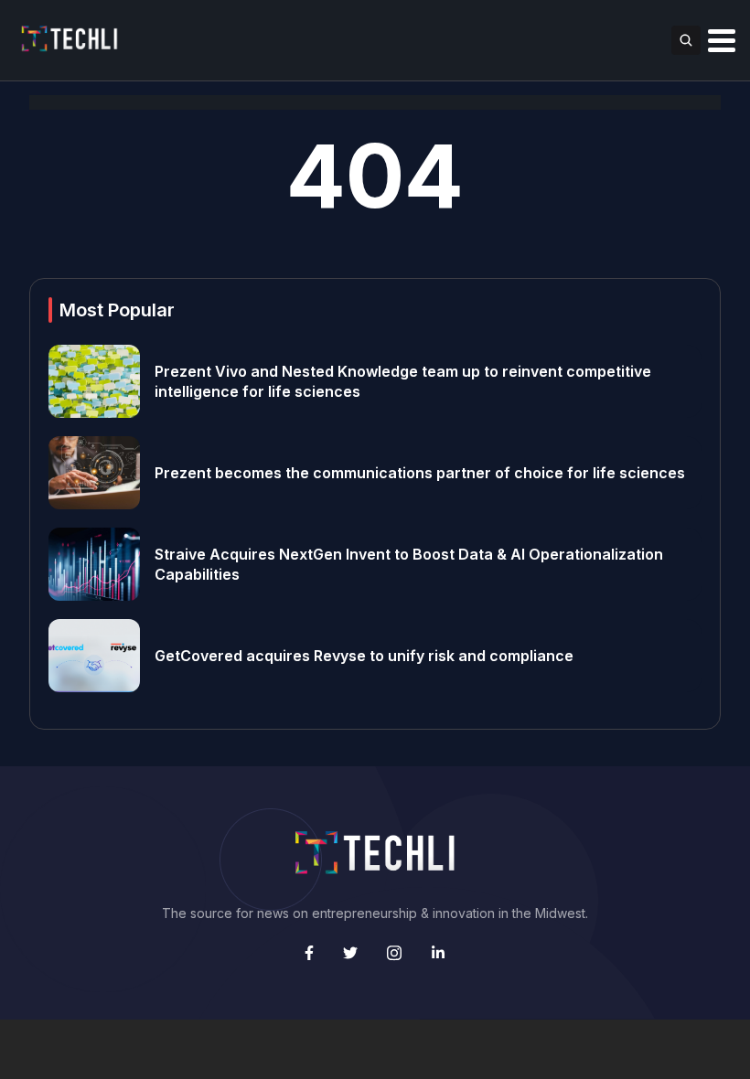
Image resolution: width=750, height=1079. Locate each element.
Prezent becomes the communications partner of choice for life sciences (420, 473)
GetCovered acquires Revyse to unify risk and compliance (364, 655)
